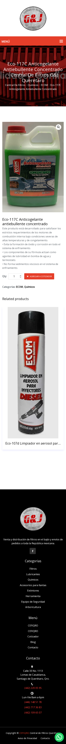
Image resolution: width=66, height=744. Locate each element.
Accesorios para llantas (33, 585)
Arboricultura (33, 607)
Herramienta (33, 596)
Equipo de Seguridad (33, 601)
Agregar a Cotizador (40, 276)
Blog (33, 642)
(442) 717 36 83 (33, 707)
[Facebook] (33, 551)
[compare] (40, 434)
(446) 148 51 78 (33, 702)
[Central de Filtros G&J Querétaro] (33, 18)
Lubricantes (33, 574)
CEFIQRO (33, 625)
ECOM (44, 85)
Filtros (33, 568)
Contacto (33, 647)
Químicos (33, 85)
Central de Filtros (15, 85)
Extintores (33, 590)
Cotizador (33, 636)
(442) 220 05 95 (33, 688)
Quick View (33, 434)
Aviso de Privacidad (27, 738)
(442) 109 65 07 (33, 712)
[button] (58, 127)
